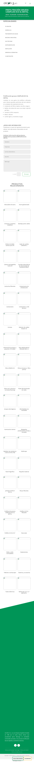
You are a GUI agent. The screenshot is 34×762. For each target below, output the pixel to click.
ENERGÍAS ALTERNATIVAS (11, 52)
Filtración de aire (22, 14)
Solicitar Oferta (18, 758)
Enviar (26, 174)
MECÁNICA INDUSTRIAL (11, 37)
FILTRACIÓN (13, 14)
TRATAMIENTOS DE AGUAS (11, 34)
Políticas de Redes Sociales (17, 752)
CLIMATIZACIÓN (9, 56)
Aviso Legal (17, 750)
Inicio (7, 14)
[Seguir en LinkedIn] (18, 745)
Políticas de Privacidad (9, 750)
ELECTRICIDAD (8, 41)
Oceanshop (28, 758)
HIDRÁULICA (8, 30)
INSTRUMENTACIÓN (10, 45)
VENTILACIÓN (8, 48)
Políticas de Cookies (24, 750)
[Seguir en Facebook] (15, 745)
